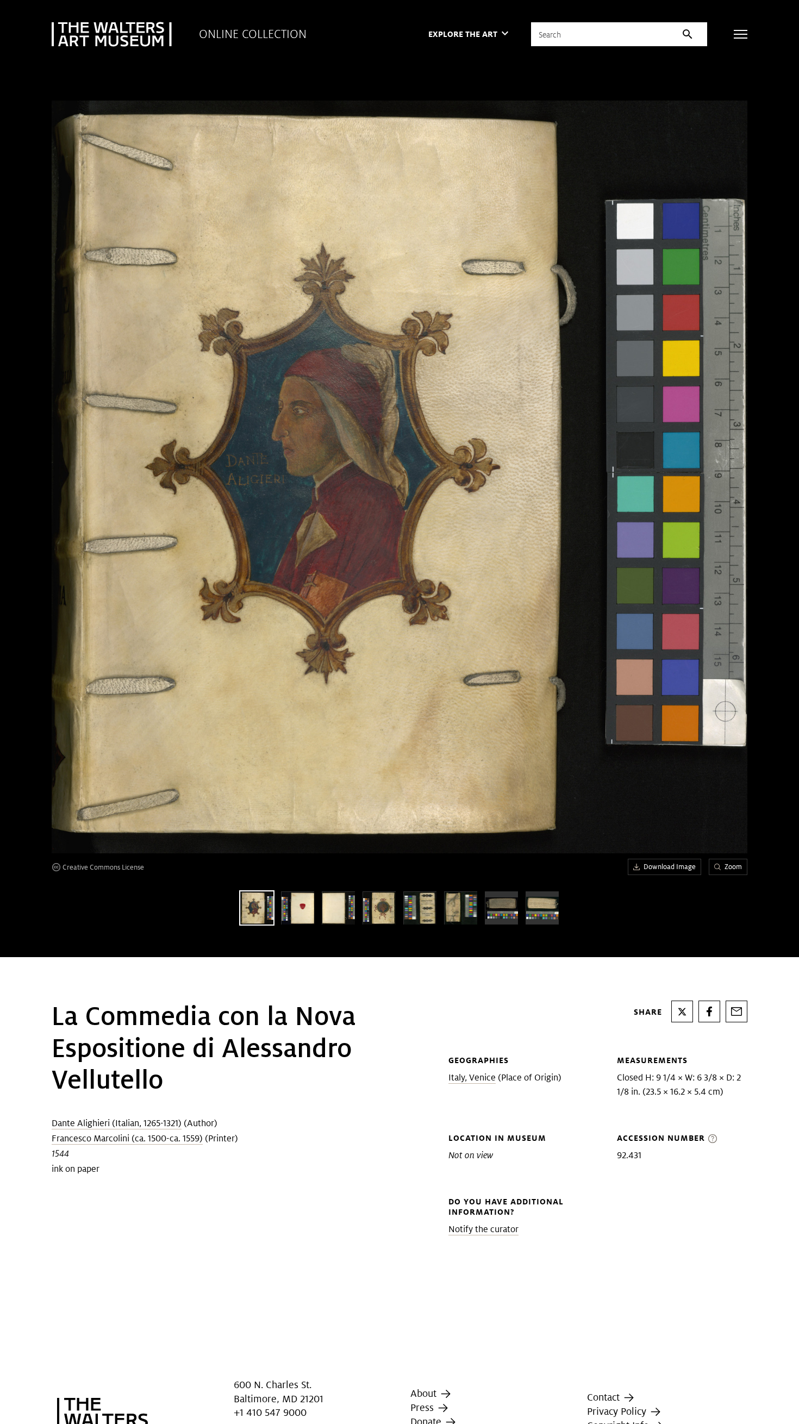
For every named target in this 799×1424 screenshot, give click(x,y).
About (424, 1393)
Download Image (670, 866)
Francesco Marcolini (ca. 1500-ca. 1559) (127, 1138)
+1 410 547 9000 (270, 1412)
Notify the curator (483, 1229)
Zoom (733, 866)
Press (423, 1407)
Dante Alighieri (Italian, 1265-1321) (117, 1123)
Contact (604, 1397)
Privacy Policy (618, 1411)
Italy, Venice (472, 1077)
